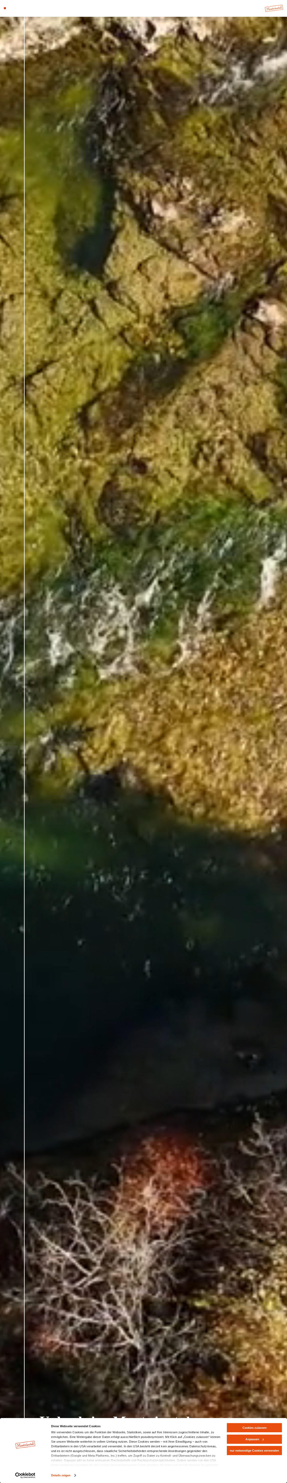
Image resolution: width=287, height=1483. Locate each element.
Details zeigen (60, 1475)
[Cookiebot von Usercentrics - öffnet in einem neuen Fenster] (25, 1475)
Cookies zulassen (254, 1427)
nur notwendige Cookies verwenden (254, 1450)
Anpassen (252, 1439)
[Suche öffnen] (24, 8)
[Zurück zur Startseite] (274, 8)
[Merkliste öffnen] (19, 8)
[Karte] (14, 8)
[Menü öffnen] (5, 8)
